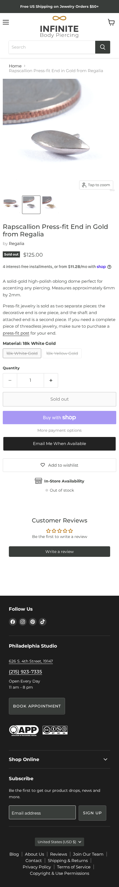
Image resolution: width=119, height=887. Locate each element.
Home (15, 66)
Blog (14, 854)
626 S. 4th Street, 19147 (31, 661)
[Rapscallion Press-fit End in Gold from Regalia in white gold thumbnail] (31, 205)
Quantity (11, 368)
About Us (34, 854)
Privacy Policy (37, 867)
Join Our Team (88, 854)
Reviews (58, 854)
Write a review (59, 551)
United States (57, 842)
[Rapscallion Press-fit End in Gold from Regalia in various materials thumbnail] (12, 205)
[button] (59, 443)
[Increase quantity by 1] (51, 380)
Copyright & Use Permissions (59, 873)
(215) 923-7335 (25, 671)
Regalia (16, 243)
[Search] (102, 47)
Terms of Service (73, 867)
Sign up (92, 812)
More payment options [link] (59, 430)
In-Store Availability (64, 481)
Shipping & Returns (68, 860)
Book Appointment (37, 706)
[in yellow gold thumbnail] (51, 205)
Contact (33, 860)
